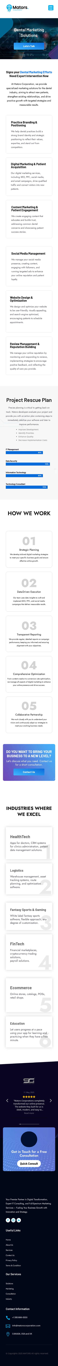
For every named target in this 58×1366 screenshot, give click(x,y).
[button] (50, 1101)
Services (9, 1250)
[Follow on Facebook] (8, 1220)
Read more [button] (29, 1113)
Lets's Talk (29, 46)
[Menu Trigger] (50, 7)
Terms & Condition (13, 1265)
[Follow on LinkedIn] (19, 1220)
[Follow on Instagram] (13, 1220)
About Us (9, 1245)
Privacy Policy (11, 1260)
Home (8, 1239)
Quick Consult (29, 1163)
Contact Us (29, 771)
